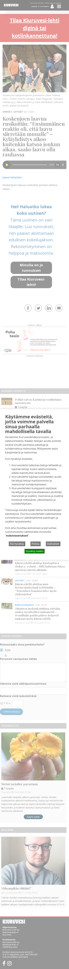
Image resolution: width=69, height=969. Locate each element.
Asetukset (53, 544)
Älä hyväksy (17, 544)
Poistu (35, 544)
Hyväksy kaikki (34, 551)
